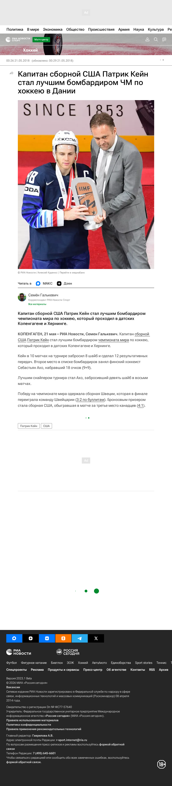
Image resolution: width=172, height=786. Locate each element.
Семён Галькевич (43, 295)
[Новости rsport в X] (96, 638)
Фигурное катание (34, 663)
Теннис (161, 663)
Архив (163, 670)
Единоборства (121, 663)
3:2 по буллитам (90, 399)
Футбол (11, 663)
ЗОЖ (70, 663)
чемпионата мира (113, 340)
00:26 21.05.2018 (18, 60)
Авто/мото (99, 663)
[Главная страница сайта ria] (7, 39)
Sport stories (143, 663)
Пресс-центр (92, 670)
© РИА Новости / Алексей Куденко (37, 272)
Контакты (137, 670)
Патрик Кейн (38, 340)
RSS (152, 670)
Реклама (37, 670)
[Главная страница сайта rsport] (27, 39)
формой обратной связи (23, 762)
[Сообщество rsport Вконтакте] (47, 638)
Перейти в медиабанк (72, 272)
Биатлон (57, 663)
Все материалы (37, 304)
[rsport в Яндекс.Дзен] (31, 638)
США (46, 426)
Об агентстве (116, 670)
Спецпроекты (16, 670)
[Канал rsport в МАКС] (14, 638)
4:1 (140, 405)
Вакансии (13, 687)
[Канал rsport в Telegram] (80, 638)
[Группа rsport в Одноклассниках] (63, 638)
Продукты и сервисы (63, 670)
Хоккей (83, 663)
